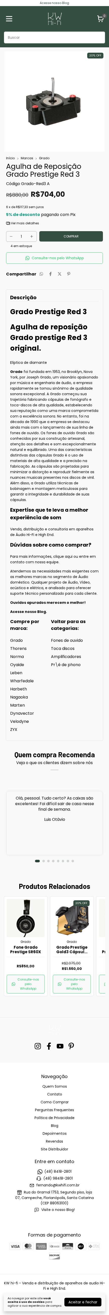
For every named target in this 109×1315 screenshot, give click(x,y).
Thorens (18, 648)
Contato (54, 1094)
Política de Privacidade (54, 1117)
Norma (17, 657)
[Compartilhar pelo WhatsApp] (41, 274)
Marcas (27, 158)
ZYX (13, 729)
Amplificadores (66, 657)
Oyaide (17, 665)
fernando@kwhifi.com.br (58, 1185)
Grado (44, 158)
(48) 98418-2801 (58, 1178)
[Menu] (10, 18)
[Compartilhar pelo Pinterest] (69, 274)
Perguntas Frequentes (54, 1109)
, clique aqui (62, 556)
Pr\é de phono (66, 665)
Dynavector (22, 713)
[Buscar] (98, 37)
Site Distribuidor (54, 1149)
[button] (54, 258)
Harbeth (18, 689)
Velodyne (19, 721)
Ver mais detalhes (24, 223)
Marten (17, 705)
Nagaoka (19, 697)
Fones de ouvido (67, 640)
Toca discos (63, 648)
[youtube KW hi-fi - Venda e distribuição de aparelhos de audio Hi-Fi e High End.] (60, 1046)
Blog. (42, 611)
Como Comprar (55, 1102)
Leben (16, 673)
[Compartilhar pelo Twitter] (60, 274)
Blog (54, 1125)
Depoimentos (55, 1133)
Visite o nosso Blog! (58, 1209)
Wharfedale (22, 681)
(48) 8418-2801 (57, 1171)
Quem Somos (54, 1086)
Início (10, 158)
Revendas (54, 1141)
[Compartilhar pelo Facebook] (50, 274)
